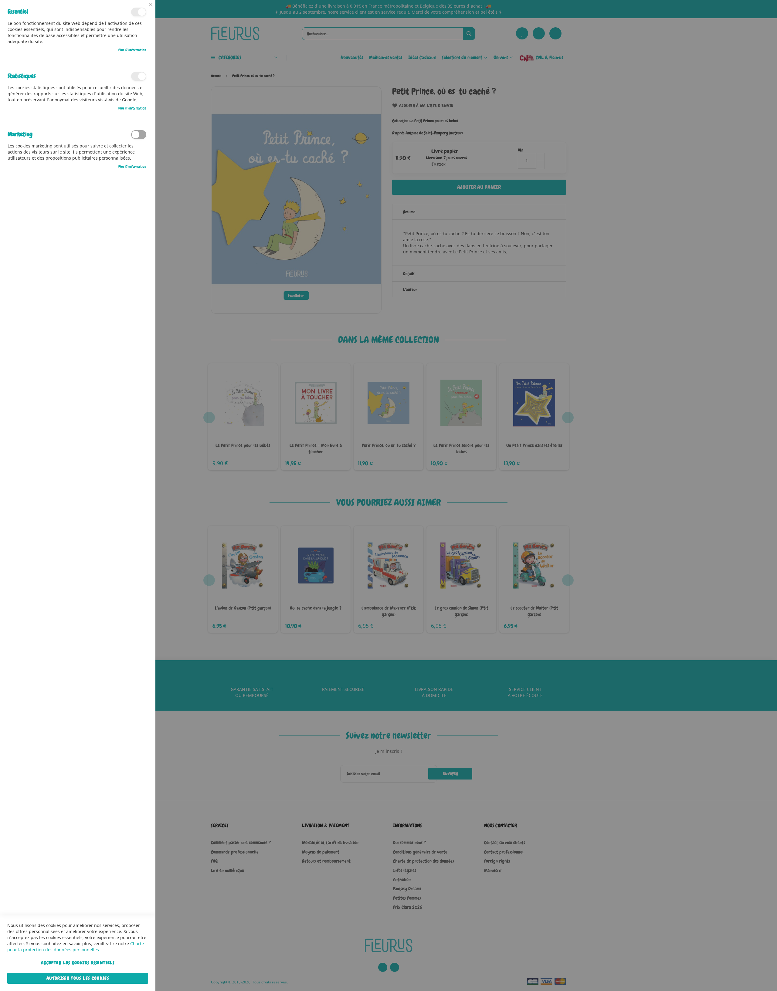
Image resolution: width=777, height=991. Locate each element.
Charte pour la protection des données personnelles (75, 946)
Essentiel (138, 12)
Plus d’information (132, 50)
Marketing (138, 134)
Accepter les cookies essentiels (77, 963)
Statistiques (138, 76)
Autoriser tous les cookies (77, 978)
